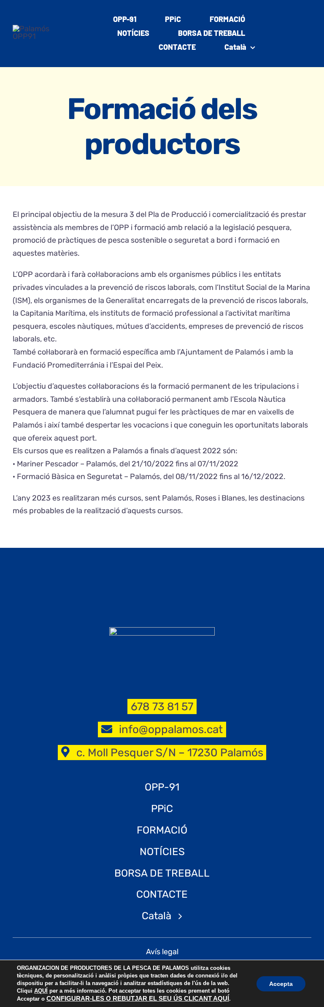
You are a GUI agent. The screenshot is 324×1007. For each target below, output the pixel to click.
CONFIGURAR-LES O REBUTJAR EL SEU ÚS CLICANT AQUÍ (137, 998)
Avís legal (162, 951)
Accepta (281, 983)
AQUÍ (41, 991)
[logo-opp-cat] (32, 28)
